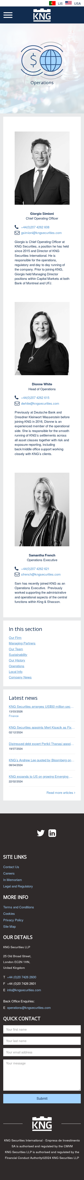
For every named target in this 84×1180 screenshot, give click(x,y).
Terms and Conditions (18, 907)
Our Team (16, 649)
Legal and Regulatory (18, 886)
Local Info (15, 671)
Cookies (9, 913)
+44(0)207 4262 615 (35, 397)
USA (77, 3)
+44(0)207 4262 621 (35, 568)
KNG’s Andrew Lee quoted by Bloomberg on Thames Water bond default (42, 760)
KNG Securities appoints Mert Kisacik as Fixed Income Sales (42, 727)
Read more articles (60, 792)
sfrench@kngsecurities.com (41, 574)
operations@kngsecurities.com (29, 1007)
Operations (16, 666)
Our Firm (15, 637)
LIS (60, 3)
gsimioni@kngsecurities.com (41, 232)
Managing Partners (22, 643)
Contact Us (11, 866)
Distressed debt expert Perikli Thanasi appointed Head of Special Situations (42, 743)
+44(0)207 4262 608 (35, 227)
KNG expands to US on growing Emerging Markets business (42, 776)
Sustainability (18, 654)
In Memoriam (12, 879)
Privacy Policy (13, 920)
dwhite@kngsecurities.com (40, 403)
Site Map (9, 926)
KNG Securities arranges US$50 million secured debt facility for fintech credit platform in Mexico (42, 706)
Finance (14, 716)
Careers (9, 873)
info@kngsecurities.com (24, 990)
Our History (17, 660)
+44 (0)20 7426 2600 (21, 977)
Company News (20, 677)
